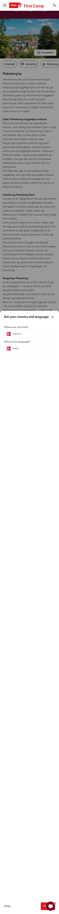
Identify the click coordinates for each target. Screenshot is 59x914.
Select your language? (17, 342)
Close (7, 906)
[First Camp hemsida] (29, 5)
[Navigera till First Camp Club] (4, 5)
